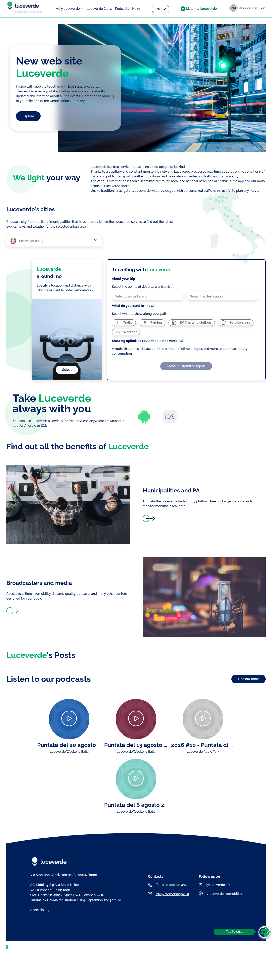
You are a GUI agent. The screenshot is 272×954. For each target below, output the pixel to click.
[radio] (124, 322)
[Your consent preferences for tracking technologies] (7, 947)
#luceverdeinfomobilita (224, 894)
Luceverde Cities (99, 9)
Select (67, 370)
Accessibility (39, 910)
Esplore (28, 116)
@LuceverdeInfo (218, 885)
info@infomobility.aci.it (172, 894)
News (136, 9)
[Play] (69, 719)
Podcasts (122, 9)
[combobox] (56, 241)
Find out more (248, 679)
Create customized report (186, 366)
